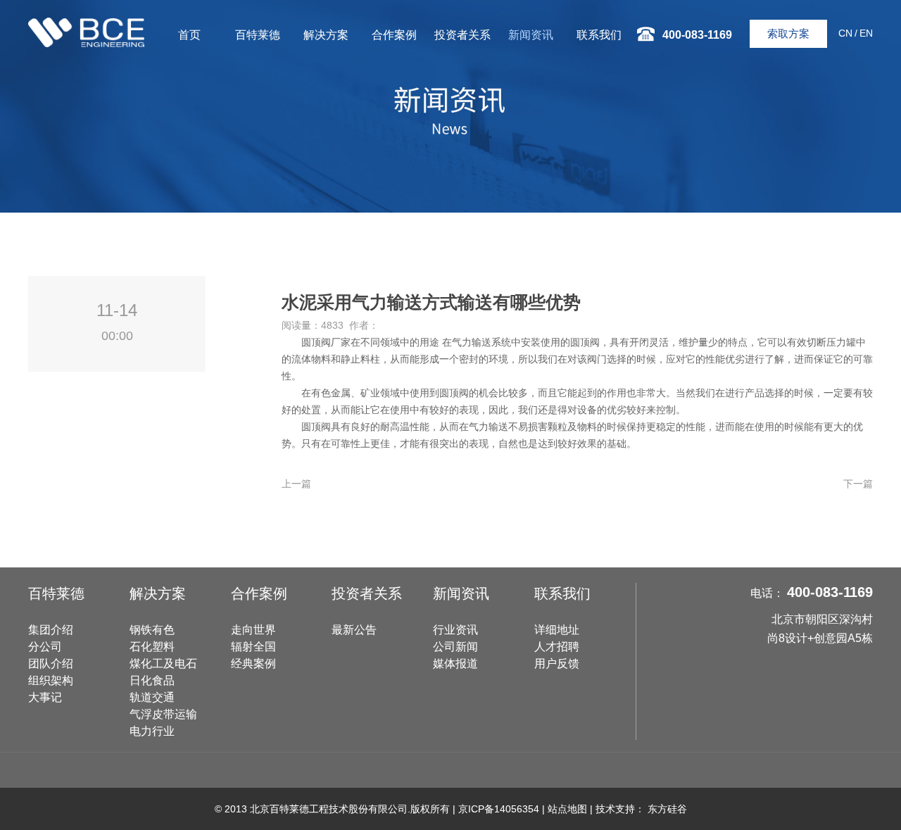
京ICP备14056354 (498, 809)
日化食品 (152, 680)
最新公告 (354, 630)
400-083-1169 (830, 592)
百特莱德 (257, 35)
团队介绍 (50, 663)
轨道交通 (152, 697)
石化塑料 (152, 647)
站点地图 (567, 809)
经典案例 (253, 663)
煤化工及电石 (163, 663)
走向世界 (253, 630)
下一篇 (858, 483)
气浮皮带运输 (163, 714)
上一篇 (296, 483)
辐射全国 (253, 647)
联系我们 (599, 35)
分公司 (45, 647)
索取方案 (788, 33)
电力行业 (152, 731)
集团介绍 (50, 630)
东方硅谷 (667, 809)
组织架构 (50, 680)
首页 (189, 35)
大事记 (45, 697)
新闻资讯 (530, 35)
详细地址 (556, 630)
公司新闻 (455, 647)
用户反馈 (556, 663)
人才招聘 (556, 647)
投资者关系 (462, 35)
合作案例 (394, 35)
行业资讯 (455, 630)
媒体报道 (455, 663)
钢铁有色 (152, 630)
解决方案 (325, 35)
